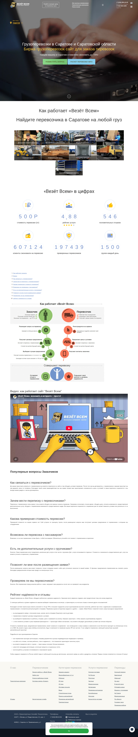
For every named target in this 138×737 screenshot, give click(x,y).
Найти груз (35, 675)
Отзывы (12, 699)
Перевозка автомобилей (66, 699)
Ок (69, 731)
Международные (119, 696)
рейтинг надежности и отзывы (22, 298)
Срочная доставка (94, 672)
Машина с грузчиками (121, 690)
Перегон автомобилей (65, 696)
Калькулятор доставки (95, 699)
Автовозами (92, 687)
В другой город (119, 684)
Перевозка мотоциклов (95, 690)
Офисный (117, 678)
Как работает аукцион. (20, 273)
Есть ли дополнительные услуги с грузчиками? (27, 290)
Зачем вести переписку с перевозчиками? (26, 281)
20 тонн (61, 681)
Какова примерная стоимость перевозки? (26, 284)
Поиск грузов (76, 6)
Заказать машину (64, 672)
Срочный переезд (119, 672)
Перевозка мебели (120, 705)
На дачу (116, 681)
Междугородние (93, 684)
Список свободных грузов (40, 678)
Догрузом (91, 696)
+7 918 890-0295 (121, 6)
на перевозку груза (51, 5)
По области (117, 699)
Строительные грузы (65, 693)
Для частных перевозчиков (80, 3)
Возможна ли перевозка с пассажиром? (25, 287)
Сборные (61, 678)
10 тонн (61, 684)
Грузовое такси (119, 702)
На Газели (117, 693)
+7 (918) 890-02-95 (122, 2)
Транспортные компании (18, 681)
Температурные (64, 702)
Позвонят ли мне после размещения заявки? (27, 293)
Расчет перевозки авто (81, 62)
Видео (15, 276)
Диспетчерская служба (39, 699)
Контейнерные (92, 693)
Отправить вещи (119, 687)
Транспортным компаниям (80, 5)
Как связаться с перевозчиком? (22, 279)
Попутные (91, 678)
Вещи (60, 690)
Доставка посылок (64, 687)
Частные (91, 681)
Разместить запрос (55, 62)
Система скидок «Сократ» (40, 681)
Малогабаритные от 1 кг (66, 675)
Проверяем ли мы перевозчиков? (23, 295)
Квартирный (118, 675)
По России (91, 675)
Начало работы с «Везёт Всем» (42, 672)
